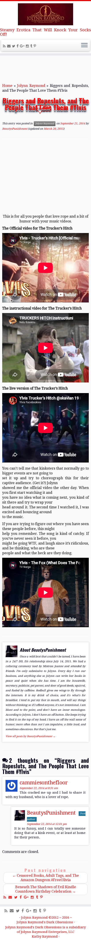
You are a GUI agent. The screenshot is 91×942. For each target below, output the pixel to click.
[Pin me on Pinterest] (35, 46)
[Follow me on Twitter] (14, 46)
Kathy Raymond (45, 936)
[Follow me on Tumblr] (32, 46)
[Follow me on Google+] (23, 46)
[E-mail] (9, 46)
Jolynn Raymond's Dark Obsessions (45, 922)
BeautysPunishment (14, 128)
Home (7, 86)
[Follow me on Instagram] (28, 46)
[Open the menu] (84, 45)
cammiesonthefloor (44, 783)
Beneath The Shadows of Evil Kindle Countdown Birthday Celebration (45, 889)
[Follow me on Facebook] (18, 46)
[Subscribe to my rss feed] (5, 46)
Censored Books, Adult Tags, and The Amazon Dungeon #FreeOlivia (45, 877)
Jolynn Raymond (31, 86)
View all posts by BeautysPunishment (30, 736)
